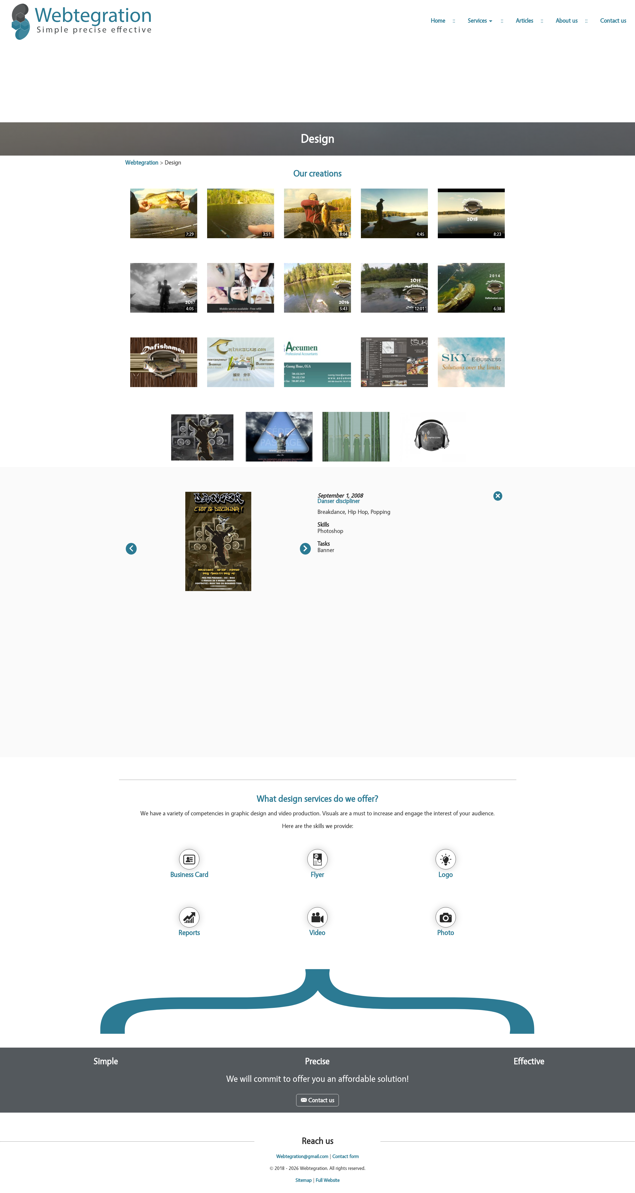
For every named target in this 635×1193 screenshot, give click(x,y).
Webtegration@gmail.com (302, 1156)
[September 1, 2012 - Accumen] (317, 362)
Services (478, 20)
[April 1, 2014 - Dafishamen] (163, 362)
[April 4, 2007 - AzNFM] (432, 437)
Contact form (345, 1156)
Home (438, 20)
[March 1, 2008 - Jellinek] (279, 437)
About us (567, 20)
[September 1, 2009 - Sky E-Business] (471, 362)
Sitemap (303, 1180)
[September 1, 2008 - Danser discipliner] (202, 437)
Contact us (613, 20)
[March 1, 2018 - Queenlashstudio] (240, 288)
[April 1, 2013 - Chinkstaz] (240, 362)
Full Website (328, 1180)
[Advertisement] (317, 84)
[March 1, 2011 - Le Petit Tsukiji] (394, 362)
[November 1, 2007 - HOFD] (355, 437)
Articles (524, 20)
